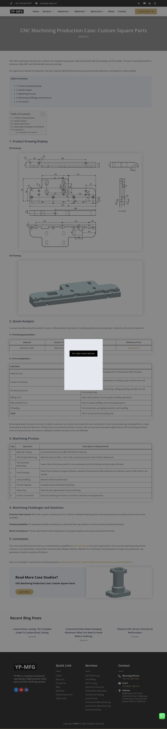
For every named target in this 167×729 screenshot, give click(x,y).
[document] (83, 364)
